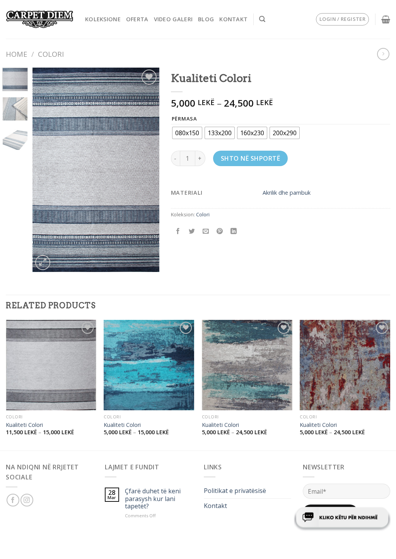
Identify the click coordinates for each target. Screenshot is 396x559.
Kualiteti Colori (24, 424)
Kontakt (233, 19)
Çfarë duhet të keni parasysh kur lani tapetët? (153, 499)
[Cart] (385, 19)
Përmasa (184, 119)
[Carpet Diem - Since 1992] (39, 19)
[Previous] (45, 169)
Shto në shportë (250, 158)
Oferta (137, 19)
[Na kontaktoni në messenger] (342, 518)
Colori (51, 54)
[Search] (262, 19)
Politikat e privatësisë (235, 490)
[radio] (187, 133)
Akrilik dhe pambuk (287, 192)
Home (16, 54)
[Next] (147, 169)
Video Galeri (173, 19)
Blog (206, 19)
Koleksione (103, 19)
